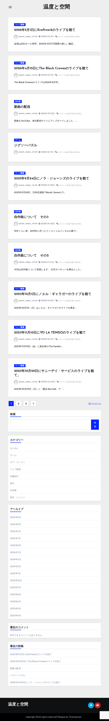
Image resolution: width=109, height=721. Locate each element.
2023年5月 (15, 608)
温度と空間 (56, 7)
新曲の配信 (22, 107)
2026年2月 (15, 531)
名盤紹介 (14, 476)
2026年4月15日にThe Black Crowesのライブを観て (51, 68)
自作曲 (18, 101)
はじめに (14, 448)
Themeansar (75, 717)
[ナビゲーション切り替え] (10, 7)
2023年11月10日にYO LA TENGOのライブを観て (50, 332)
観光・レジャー (17, 497)
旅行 (12, 483)
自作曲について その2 (31, 255)
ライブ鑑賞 (19, 24)
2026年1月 (15, 538)
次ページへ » (94, 403)
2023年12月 (16, 580)
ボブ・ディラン (17, 462)
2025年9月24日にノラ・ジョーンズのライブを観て (51, 178)
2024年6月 (15, 559)
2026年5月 (15, 517)
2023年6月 (15, 601)
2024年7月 (15, 552)
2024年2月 (15, 566)
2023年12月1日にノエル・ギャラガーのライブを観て (52, 294)
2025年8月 (15, 545)
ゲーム (18, 140)
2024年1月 (15, 573)
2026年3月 (15, 524)
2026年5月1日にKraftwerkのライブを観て (45, 30)
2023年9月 (15, 587)
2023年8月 (15, 594)
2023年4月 (15, 615)
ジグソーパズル (25, 145)
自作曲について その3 (31, 217)
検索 (13, 414)
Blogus (61, 717)
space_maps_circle (28, 36)
